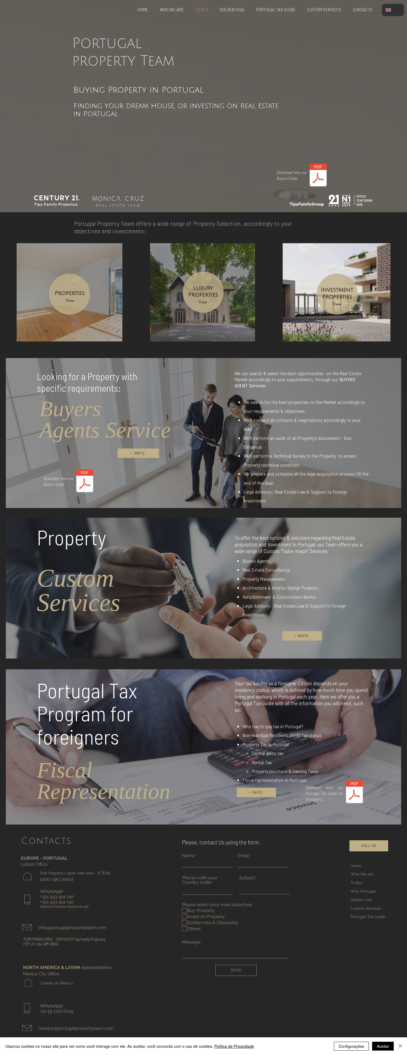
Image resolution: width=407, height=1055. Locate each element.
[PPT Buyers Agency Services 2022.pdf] (318, 176)
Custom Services (366, 908)
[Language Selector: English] (393, 10)
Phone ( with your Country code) (200, 880)
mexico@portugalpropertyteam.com (76, 1028)
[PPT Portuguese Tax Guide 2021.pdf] (354, 792)
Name (188, 856)
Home (356, 866)
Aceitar (383, 1046)
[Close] (400, 1046)
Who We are (362, 874)
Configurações (351, 1046)
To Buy (357, 882)
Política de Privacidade (234, 1046)
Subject (247, 878)
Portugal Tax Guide (368, 916)
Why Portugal (363, 891)
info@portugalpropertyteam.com (72, 927)
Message (191, 942)
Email (243, 856)
